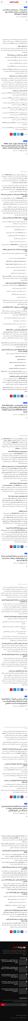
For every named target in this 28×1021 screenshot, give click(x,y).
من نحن (12, 1017)
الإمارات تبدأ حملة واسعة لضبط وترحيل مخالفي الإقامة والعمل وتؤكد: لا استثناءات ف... (9, 990)
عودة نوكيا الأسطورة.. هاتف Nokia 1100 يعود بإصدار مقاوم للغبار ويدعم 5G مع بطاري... (9, 961)
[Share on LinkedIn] (14, 134)
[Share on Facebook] (22, 134)
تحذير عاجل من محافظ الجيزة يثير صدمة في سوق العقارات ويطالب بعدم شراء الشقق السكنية (9, 976)
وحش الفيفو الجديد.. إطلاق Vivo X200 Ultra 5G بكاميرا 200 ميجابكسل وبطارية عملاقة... (9, 968)
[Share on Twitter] (18, 134)
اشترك (3, 1004)
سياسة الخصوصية (22, 1017)
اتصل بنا (16, 1017)
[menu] (26, 2)
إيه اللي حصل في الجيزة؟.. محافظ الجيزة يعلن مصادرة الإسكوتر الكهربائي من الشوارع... (9, 983)
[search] (1, 2)
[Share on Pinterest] (11, 134)
